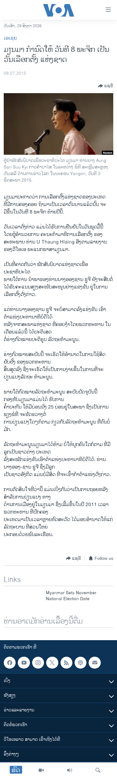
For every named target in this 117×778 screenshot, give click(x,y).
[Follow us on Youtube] (24, 663)
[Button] (105, 86)
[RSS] (66, 663)
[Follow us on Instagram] (38, 663)
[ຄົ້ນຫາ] (98, 770)
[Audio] (69, 770)
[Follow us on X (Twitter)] (52, 663)
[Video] (41, 770)
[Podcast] (80, 663)
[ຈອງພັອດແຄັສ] (94, 663)
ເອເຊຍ (10, 38)
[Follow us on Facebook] (10, 663)
